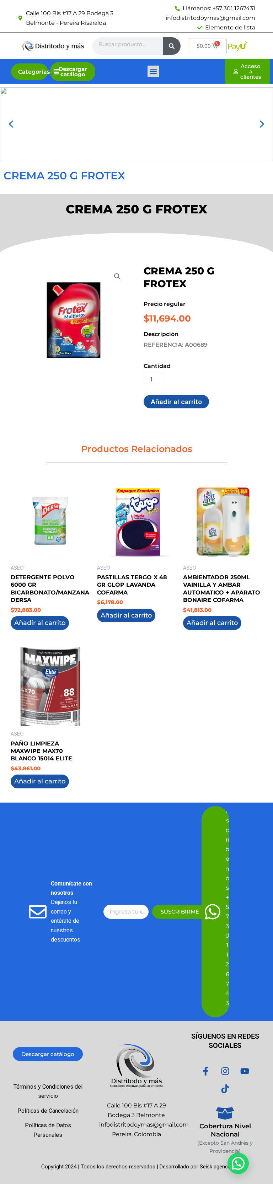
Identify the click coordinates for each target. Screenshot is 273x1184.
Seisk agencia (216, 1166)
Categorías (34, 71)
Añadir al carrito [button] (39, 623)
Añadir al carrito (176, 402)
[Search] (172, 46)
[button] (153, 71)
